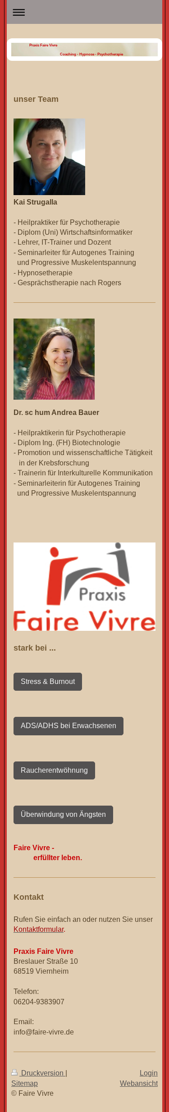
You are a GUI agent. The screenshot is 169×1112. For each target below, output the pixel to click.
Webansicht (139, 1083)
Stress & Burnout (48, 681)
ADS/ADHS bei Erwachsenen (68, 725)
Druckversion (42, 1073)
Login (149, 1073)
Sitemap (24, 1083)
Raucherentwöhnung (54, 770)
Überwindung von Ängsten (63, 814)
